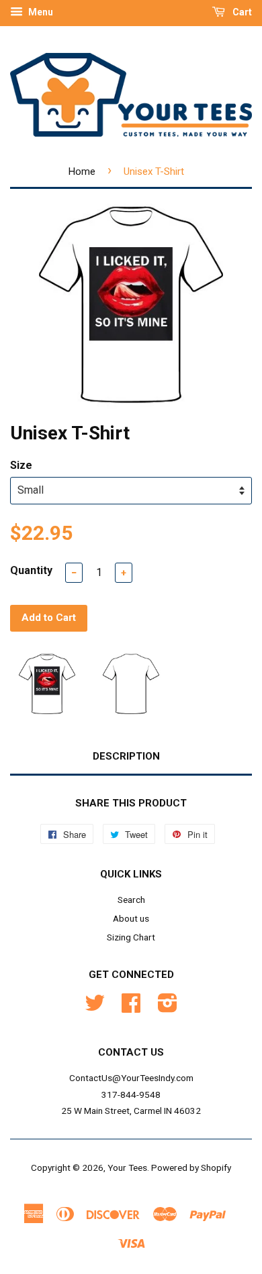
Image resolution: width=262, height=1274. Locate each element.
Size (21, 465)
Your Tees (127, 1167)
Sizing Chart (131, 937)
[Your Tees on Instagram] (167, 1007)
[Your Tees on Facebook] (131, 1007)
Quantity (31, 570)
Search (131, 899)
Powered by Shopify (191, 1167)
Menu (39, 12)
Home (82, 171)
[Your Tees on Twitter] (95, 1007)
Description (126, 756)
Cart (241, 12)
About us (131, 918)
